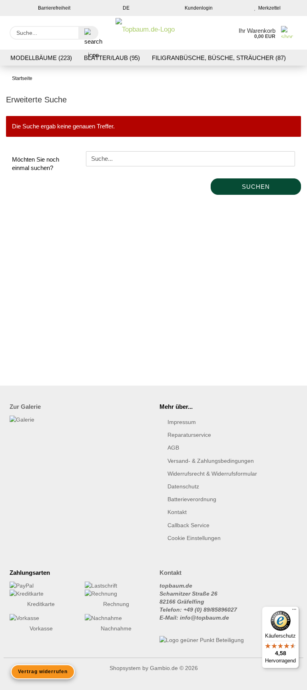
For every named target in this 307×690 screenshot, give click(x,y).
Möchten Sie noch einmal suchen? (35, 163)
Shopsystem (125, 668)
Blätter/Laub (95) (112, 57)
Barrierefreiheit (53, 8)
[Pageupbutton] (285, 678)
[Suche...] (88, 33)
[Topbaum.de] (145, 33)
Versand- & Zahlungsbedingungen (210, 461)
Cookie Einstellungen (194, 538)
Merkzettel (268, 8)
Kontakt (177, 512)
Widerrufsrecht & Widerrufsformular (212, 473)
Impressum (181, 422)
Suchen (256, 186)
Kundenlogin (197, 8)
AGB (173, 447)
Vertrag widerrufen (43, 671)
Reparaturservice (189, 435)
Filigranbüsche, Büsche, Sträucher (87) (219, 57)
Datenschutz (183, 486)
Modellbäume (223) (41, 57)
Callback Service (188, 525)
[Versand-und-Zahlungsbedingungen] (41, 586)
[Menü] (294, 611)
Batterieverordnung (191, 499)
